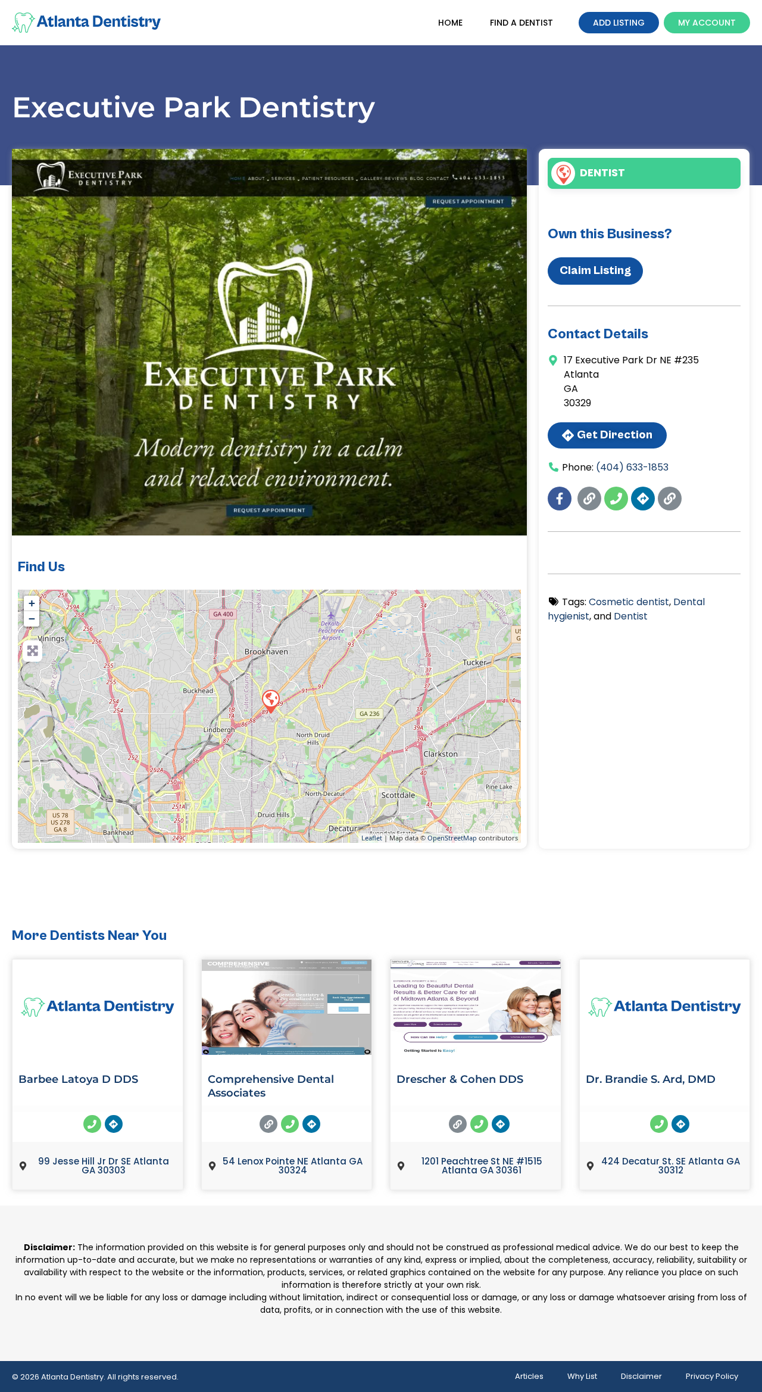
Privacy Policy (712, 1376)
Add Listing (619, 23)
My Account (707, 23)
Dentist (602, 172)
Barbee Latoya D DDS (78, 1079)
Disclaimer (641, 1376)
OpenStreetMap (452, 837)
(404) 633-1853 (632, 467)
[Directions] (643, 498)
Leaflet (371, 837)
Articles (529, 1376)
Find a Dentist (521, 23)
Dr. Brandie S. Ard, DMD (651, 1079)
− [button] (32, 618)
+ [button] (32, 603)
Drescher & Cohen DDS (459, 1079)
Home (450, 23)
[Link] (589, 498)
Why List (582, 1376)
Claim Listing (595, 271)
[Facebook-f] (560, 498)
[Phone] (616, 498)
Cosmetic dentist (629, 602)
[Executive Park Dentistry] (270, 701)
